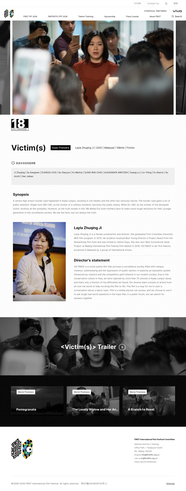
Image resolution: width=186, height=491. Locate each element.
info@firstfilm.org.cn (150, 455)
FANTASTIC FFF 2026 (57, 16)
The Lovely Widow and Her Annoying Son (95, 409)
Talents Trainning (85, 16)
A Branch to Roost (141, 409)
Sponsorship (109, 16)
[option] (93, 68)
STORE (137, 3)
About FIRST (155, 16)
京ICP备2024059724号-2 (94, 483)
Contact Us (153, 3)
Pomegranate (26, 409)
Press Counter (132, 16)
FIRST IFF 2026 (30, 16)
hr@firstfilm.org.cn (149, 458)
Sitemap (170, 483)
